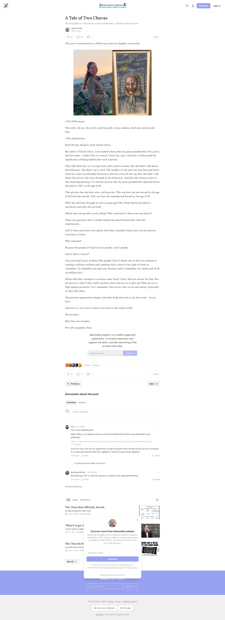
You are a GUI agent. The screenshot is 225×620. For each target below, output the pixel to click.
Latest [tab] (75, 500)
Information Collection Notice (111, 567)
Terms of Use (125, 565)
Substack (100, 614)
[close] (137, 520)
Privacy (111, 601)
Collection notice (129, 601)
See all (70, 561)
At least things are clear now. (78, 510)
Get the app (125, 608)
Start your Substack (106, 608)
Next (151, 383)
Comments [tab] (71, 402)
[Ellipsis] (159, 426)
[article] (112, 512)
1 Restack (95, 365)
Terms (118, 601)
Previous (75, 383)
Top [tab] (68, 500)
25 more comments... (74, 486)
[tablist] (76, 402)
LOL (72, 426)
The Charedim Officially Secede (85, 507)
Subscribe (203, 5)
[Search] (187, 5)
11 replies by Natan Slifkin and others (89, 463)
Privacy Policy (132, 567)
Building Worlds (78, 472)
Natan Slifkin (76, 28)
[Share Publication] (193, 5)
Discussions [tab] (85, 500)
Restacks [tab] (82, 402)
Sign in (217, 5)
